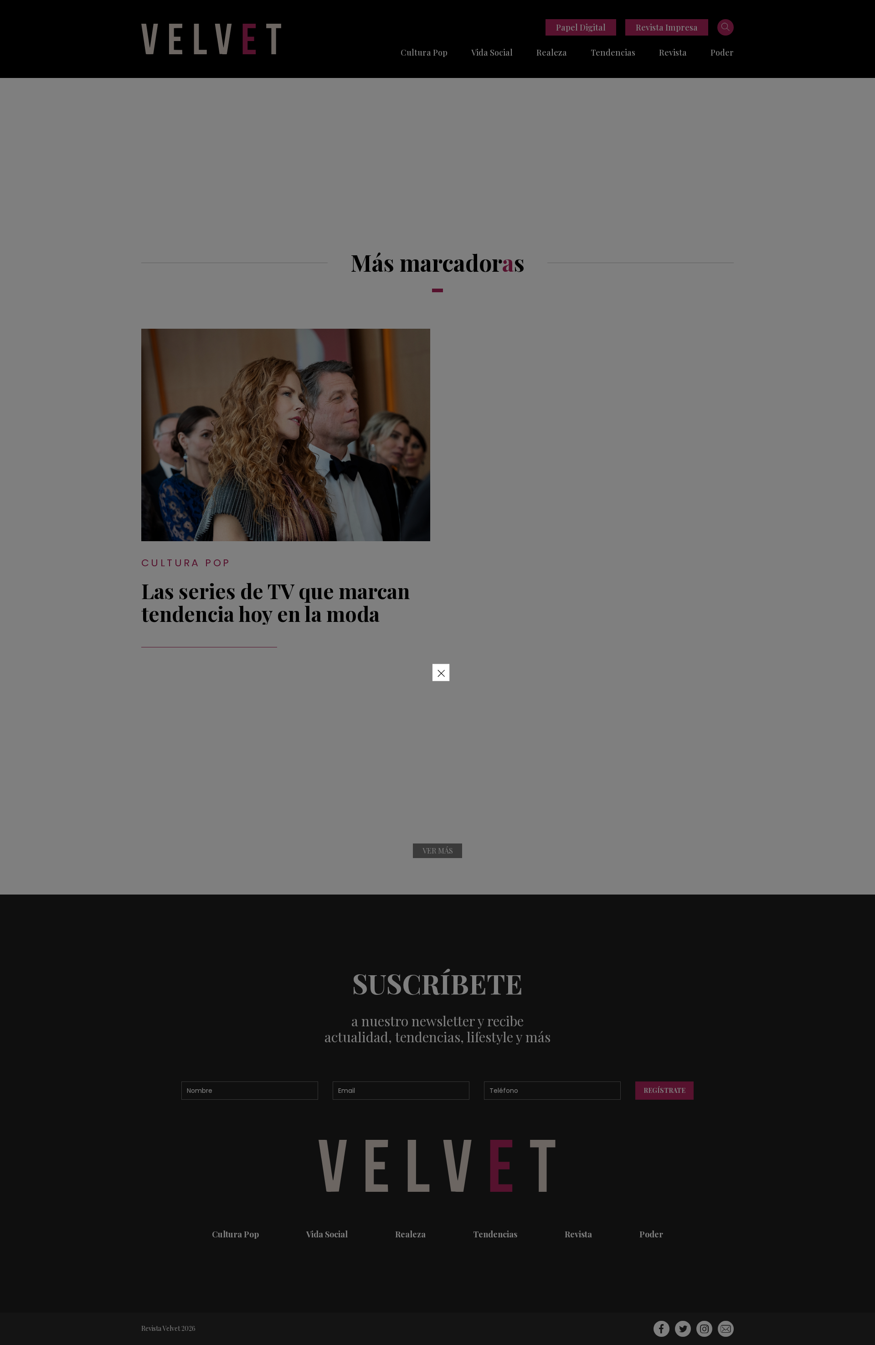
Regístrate (664, 1090)
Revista (673, 52)
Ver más (437, 850)
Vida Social (492, 52)
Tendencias (613, 52)
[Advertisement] (437, 146)
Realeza (551, 52)
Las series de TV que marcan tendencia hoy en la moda (275, 602)
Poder (722, 52)
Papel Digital (581, 27)
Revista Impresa (667, 27)
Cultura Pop (424, 52)
